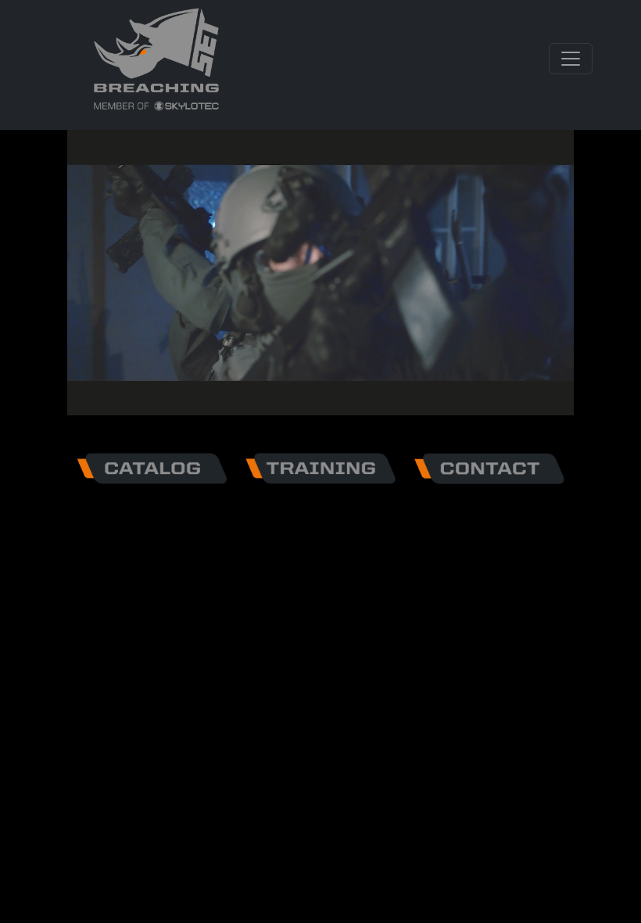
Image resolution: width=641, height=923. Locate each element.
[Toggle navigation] (571, 58)
